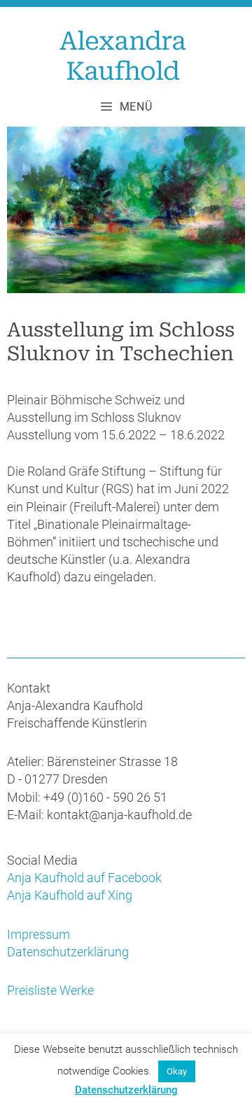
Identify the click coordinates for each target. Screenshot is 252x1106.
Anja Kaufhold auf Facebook (84, 877)
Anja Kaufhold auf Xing (69, 895)
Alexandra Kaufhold (122, 56)
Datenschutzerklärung (68, 951)
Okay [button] (177, 1071)
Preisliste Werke (50, 990)
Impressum (38, 934)
